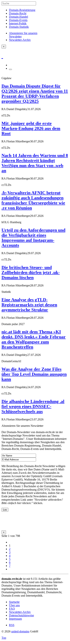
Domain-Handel (18, 16)
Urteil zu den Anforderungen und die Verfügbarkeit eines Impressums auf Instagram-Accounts (33, 238)
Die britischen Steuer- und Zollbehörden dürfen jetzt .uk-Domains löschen (30, 272)
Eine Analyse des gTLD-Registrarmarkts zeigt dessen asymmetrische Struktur (29, 304)
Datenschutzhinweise (21, 615)
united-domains (20, 631)
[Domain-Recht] (2, 55)
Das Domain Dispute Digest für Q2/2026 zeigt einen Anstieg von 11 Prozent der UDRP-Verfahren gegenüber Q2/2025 (34, 94)
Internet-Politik (18, 23)
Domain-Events (18, 20)
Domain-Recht (17, 13)
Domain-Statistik (19, 26)
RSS (11, 625)
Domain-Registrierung (22, 10)
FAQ (12, 608)
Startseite (14, 601)
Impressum (15, 618)
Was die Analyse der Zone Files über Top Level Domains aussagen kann (34, 374)
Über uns (14, 605)
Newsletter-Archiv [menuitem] (20, 39)
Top (3, 637)
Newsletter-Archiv (20, 612)
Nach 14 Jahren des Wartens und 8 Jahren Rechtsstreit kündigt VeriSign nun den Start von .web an (34, 163)
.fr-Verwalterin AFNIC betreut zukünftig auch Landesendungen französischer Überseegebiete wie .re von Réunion (33, 200)
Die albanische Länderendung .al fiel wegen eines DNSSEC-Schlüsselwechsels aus (32, 406)
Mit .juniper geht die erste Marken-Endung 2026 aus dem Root (30, 128)
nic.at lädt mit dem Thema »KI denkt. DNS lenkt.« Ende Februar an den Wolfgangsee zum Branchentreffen (33, 339)
